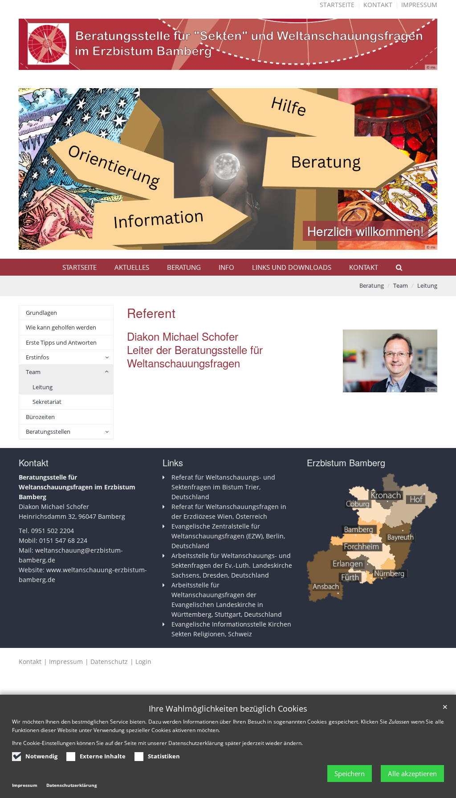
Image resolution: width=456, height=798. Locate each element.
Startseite (337, 4)
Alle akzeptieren (412, 773)
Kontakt (377, 4)
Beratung (184, 267)
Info (226, 267)
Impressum (419, 4)
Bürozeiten (40, 417)
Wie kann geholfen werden (61, 327)
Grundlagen (41, 313)
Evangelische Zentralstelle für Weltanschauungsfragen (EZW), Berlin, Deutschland (228, 536)
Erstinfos (37, 357)
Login (143, 661)
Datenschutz (109, 661)
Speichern (349, 773)
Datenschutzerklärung (71, 785)
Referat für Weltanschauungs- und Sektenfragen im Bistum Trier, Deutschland (223, 487)
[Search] (395, 267)
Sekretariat (47, 402)
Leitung (427, 285)
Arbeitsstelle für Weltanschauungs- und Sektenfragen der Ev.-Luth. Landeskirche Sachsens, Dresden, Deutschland (231, 565)
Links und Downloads (291, 267)
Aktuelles (131, 267)
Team (400, 285)
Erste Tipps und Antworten (61, 342)
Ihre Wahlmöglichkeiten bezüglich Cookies (228, 709)
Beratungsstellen (48, 432)
